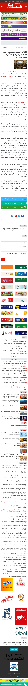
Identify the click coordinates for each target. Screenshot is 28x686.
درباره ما (21, 1)
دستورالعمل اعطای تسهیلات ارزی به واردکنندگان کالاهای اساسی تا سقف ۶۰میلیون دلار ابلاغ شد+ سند (13, 510)
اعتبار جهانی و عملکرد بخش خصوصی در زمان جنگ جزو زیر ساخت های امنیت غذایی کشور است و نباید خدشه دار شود (13, 549)
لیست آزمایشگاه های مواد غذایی (19, 425)
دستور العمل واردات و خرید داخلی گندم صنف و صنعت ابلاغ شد (14, 383)
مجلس (25, 85)
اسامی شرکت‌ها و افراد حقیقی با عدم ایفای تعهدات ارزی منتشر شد (13, 566)
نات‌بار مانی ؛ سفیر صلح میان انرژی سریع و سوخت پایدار (10, 444)
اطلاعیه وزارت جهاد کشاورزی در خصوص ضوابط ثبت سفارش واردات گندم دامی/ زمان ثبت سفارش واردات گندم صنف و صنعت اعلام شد (14, 493)
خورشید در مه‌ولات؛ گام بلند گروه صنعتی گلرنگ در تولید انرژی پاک (11, 401)
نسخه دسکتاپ (14, 649)
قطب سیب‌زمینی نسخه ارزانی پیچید (18, 516)
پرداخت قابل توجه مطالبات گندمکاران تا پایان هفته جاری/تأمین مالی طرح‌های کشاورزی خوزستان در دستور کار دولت (14, 643)
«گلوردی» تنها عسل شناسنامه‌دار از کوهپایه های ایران (10, 457)
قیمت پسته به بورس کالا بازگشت (18, 519)
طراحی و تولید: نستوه (12, 676)
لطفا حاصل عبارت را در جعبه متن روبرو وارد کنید (17, 253)
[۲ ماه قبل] (23, 440)
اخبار (19, 43)
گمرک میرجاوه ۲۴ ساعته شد (19, 514)
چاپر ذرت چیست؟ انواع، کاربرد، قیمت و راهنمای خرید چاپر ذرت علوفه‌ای (14, 506)
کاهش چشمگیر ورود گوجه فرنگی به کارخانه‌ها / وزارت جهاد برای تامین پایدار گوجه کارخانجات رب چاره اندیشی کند (11, 396)
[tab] (14, 356)
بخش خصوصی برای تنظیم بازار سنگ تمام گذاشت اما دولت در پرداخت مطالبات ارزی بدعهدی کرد (14, 570)
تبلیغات (6, 1)
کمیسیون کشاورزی (6, 76)
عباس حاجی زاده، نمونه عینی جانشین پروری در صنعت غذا (14, 388)
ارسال (3, 259)
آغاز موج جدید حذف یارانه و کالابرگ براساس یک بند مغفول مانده (14, 380)
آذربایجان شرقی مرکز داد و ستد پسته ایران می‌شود (10, 412)
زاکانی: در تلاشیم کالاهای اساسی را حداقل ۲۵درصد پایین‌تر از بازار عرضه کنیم (10, 417)
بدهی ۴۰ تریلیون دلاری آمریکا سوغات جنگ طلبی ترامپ (13, 574)
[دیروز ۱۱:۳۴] (23, 413)
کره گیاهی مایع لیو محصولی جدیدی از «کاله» (11, 439)
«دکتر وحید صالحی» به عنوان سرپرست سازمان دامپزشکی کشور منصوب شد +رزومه (15, 347)
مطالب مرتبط (23, 226)
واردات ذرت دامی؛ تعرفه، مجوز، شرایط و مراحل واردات (14, 525)
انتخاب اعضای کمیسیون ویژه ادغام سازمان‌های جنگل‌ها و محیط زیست (15, 54)
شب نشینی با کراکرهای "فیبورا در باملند (11, 406)
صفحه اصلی (23, 43)
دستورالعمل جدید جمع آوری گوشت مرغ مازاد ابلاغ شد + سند (13, 502)
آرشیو (9, 1)
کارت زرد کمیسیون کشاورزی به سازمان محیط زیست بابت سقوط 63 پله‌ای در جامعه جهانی (13, 229)
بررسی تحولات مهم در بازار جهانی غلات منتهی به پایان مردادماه (14, 528)
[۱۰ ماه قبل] (23, 451)
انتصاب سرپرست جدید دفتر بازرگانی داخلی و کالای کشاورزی (15, 344)
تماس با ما (17, 1)
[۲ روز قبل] (23, 418)
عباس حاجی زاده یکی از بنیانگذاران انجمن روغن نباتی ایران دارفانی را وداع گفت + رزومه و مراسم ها (14, 362)
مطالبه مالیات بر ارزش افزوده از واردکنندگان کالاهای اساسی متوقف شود (14, 554)
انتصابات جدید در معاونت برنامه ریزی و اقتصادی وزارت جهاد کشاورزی (14, 350)
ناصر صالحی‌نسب (22, 102)
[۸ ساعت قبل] (23, 396)
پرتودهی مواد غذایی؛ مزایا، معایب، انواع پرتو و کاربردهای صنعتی (13, 374)
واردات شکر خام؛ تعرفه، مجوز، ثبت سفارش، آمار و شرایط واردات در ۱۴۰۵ (13, 538)
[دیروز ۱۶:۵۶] (23, 407)
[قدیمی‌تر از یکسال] (23, 458)
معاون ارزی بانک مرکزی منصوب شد (18, 353)
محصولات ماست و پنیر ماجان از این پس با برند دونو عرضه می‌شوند (10, 433)
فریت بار (25, 428)
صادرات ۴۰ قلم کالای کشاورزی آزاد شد (17, 576)
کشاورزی (7, 95)
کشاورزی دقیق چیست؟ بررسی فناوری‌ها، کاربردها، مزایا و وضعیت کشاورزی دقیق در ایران (13, 489)
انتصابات (24, 337)
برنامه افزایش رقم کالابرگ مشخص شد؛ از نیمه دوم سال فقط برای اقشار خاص (13, 522)
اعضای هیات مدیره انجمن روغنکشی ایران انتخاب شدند (14, 369)
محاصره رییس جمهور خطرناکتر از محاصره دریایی (15, 386)
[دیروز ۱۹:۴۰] (23, 402)
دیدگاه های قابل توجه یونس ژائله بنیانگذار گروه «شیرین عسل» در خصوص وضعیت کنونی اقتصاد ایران (13, 558)
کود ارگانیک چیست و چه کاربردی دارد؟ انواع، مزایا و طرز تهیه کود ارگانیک (13, 371)
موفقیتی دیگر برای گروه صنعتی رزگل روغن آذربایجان (15, 454)
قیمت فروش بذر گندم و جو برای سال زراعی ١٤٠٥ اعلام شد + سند (14, 366)
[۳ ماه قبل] (23, 445)
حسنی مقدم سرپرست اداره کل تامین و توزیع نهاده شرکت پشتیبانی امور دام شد (15, 340)
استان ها (24, 638)
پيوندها (13, 1)
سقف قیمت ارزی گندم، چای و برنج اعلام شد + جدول (14, 377)
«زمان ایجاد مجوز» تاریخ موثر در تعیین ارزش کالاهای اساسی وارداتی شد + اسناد (14, 562)
